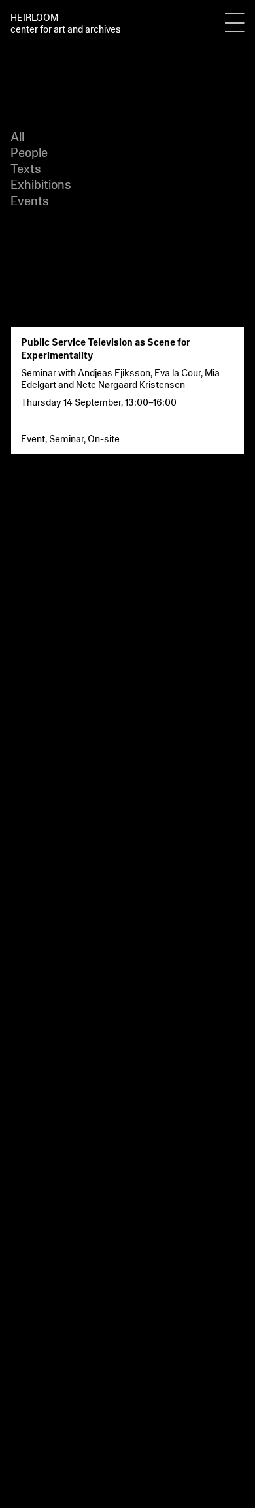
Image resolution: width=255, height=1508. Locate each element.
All (17, 135)
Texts (25, 167)
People (29, 151)
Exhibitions (40, 183)
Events (29, 199)
